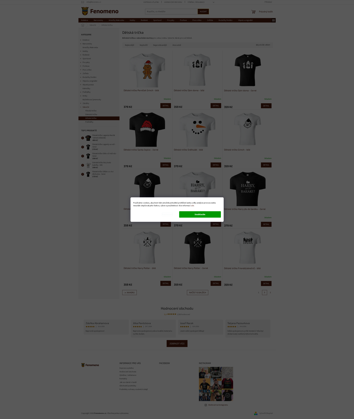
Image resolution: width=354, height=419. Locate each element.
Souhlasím (200, 214)
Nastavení (167, 214)
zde (192, 205)
